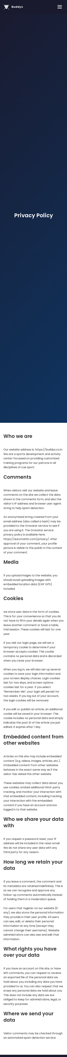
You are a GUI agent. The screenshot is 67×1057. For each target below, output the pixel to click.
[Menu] (60, 7)
